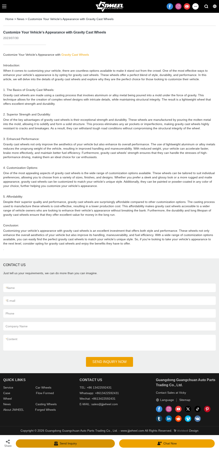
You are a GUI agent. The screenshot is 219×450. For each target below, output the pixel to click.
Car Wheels (43, 387)
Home (9, 19)
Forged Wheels (45, 409)
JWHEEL (18, 409)
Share (8, 445)
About (7, 409)
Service (8, 387)
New (6, 404)
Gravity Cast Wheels (75, 54)
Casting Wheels (46, 404)
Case (6, 393)
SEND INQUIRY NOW (109, 362)
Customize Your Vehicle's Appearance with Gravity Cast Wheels (71, 19)
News (20, 19)
